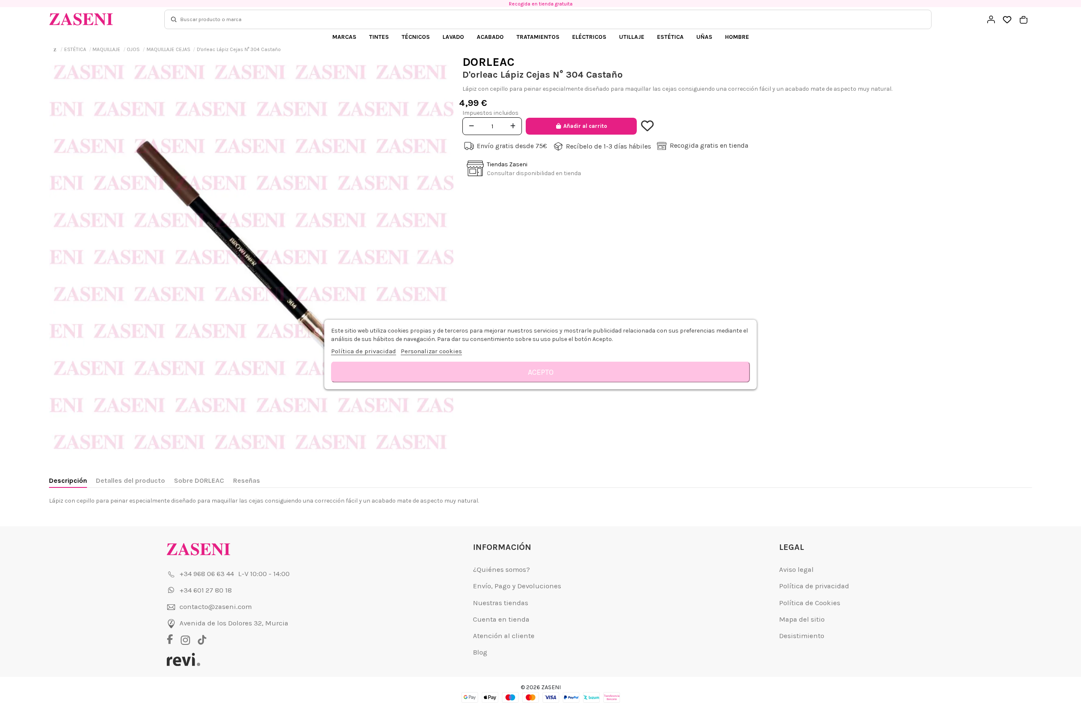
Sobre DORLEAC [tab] (199, 480)
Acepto (541, 372)
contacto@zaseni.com (215, 607)
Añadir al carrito (585, 126)
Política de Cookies (809, 603)
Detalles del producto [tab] (130, 480)
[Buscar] (173, 19)
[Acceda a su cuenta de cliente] (991, 19)
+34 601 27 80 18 (205, 590)
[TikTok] (202, 640)
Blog (480, 652)
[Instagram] (187, 640)
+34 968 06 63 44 (206, 574)
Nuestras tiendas (500, 603)
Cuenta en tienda (501, 619)
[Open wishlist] (1007, 20)
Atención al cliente (504, 636)
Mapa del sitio (802, 619)
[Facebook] (173, 640)
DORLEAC (488, 62)
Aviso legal (796, 570)
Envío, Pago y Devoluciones (517, 586)
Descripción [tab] (68, 480)
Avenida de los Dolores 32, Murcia (233, 623)
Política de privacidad (814, 586)
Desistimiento (801, 636)
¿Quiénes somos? (501, 570)
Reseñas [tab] (246, 480)
